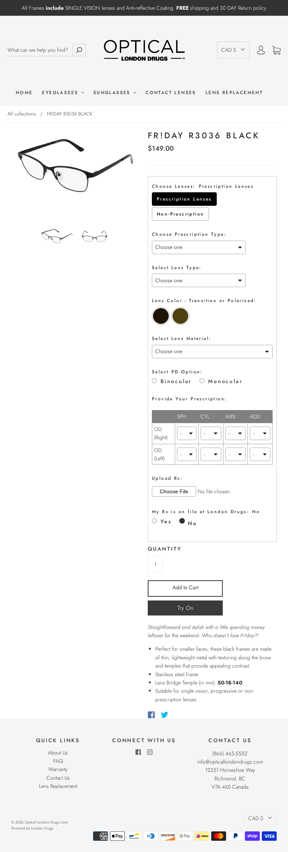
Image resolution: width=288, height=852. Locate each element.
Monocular (225, 381)
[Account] (261, 50)
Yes (165, 521)
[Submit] (79, 50)
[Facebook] (151, 715)
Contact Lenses (171, 93)
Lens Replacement (234, 93)
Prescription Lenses (184, 199)
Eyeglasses (61, 93)
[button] (233, 50)
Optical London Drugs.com (46, 822)
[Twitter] (164, 715)
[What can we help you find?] (40, 50)
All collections (22, 113)
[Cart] (276, 50)
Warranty (58, 769)
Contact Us (58, 778)
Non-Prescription (180, 214)
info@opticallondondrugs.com (230, 761)
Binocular (176, 381)
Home (24, 93)
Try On (185, 608)
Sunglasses (113, 93)
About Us (58, 752)
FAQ (58, 761)
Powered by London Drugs (32, 828)
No (192, 523)
